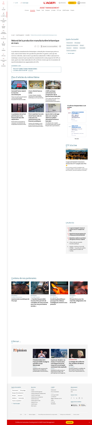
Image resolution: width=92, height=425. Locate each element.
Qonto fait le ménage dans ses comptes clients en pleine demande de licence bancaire (52, 117)
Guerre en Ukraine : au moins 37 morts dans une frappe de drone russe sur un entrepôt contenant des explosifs (59, 363)
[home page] (49, 2)
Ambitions (75, 48)
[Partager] (35, 46)
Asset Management (20, 35)
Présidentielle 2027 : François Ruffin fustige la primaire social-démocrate (41, 362)
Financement (70, 42)
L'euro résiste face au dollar (35, 92)
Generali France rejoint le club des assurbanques (18, 92)
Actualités (27, 35)
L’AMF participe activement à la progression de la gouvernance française (53, 93)
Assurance (69, 48)
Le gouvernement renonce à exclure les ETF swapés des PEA (76, 163)
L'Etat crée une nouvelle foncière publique (76, 243)
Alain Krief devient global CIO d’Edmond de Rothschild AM (78, 234)
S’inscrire (30, 70)
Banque (82, 45)
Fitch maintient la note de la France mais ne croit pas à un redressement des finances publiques (35, 117)
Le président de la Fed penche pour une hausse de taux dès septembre (18, 116)
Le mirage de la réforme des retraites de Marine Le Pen (76, 363)
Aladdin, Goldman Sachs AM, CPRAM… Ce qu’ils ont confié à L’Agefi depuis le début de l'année (78, 249)
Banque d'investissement (72, 45)
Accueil (12, 35)
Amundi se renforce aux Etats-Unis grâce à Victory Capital (78, 238)
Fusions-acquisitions (71, 50)
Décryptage (77, 42)
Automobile (82, 48)
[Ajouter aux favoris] (38, 46)
